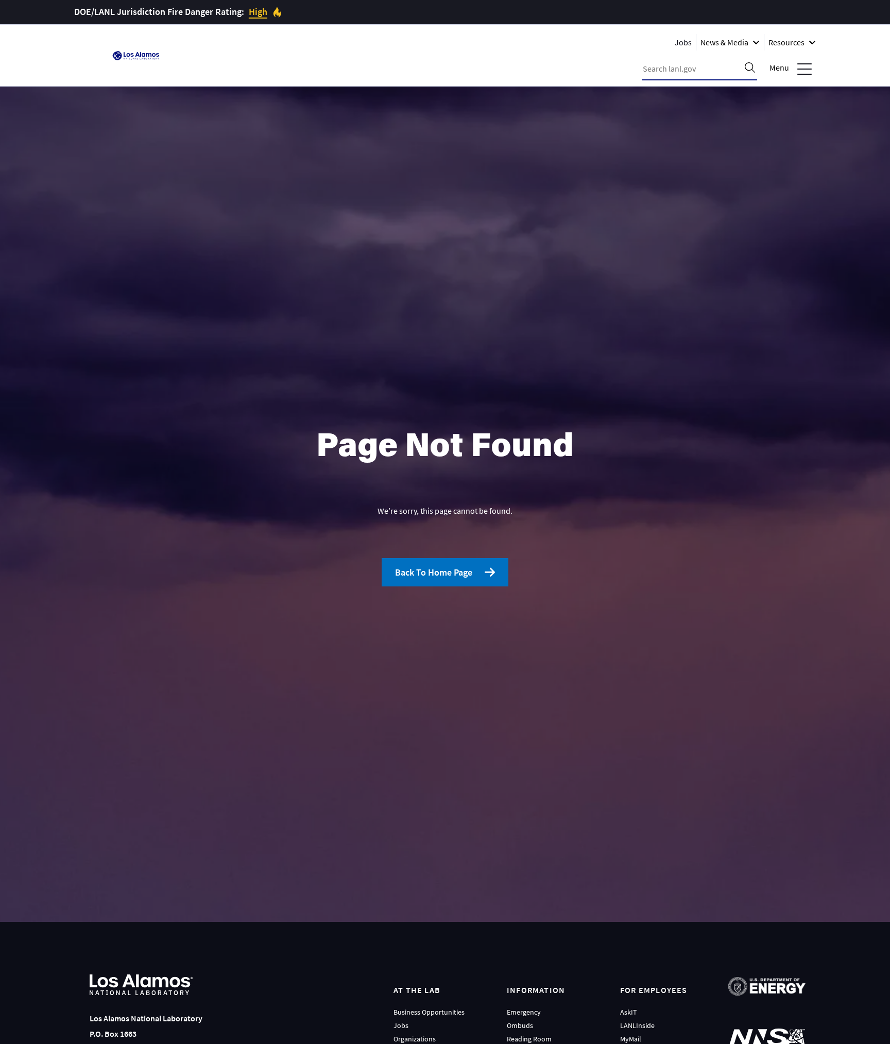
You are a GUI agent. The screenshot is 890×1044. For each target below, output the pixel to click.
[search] (750, 68)
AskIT (628, 1012)
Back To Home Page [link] (433, 572)
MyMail (630, 1038)
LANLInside (637, 1025)
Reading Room (529, 1038)
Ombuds (520, 1025)
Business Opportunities (429, 1012)
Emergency (524, 1012)
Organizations (414, 1038)
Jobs (683, 42)
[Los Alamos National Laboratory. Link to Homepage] (136, 55)
